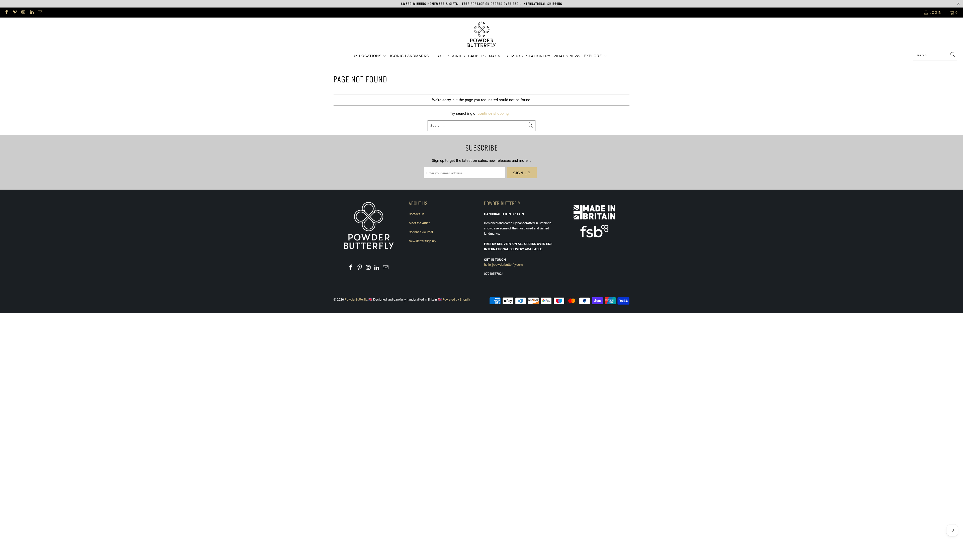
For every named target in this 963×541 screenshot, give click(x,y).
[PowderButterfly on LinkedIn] (31, 13)
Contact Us (416, 214)
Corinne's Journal (421, 232)
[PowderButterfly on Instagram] (23, 13)
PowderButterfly (356, 299)
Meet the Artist (419, 223)
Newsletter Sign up (422, 241)
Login (935, 13)
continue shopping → (495, 113)
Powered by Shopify (456, 299)
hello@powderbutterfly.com (503, 264)
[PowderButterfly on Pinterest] (14, 13)
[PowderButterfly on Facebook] (6, 13)
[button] (370, 56)
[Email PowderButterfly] (39, 13)
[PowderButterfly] (481, 35)
